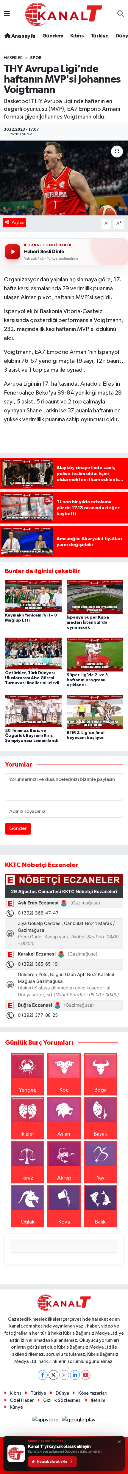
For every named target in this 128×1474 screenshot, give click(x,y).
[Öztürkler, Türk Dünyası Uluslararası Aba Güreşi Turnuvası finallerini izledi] (33, 653)
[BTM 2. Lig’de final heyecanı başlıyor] (95, 712)
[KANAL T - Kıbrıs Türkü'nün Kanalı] (63, 14)
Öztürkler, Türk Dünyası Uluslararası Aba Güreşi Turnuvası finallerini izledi (32, 678)
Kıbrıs (77, 36)
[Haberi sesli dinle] (12, 251)
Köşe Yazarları (92, 1393)
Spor (36, 58)
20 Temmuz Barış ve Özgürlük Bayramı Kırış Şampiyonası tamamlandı (31, 736)
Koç (64, 1090)
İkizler (27, 1134)
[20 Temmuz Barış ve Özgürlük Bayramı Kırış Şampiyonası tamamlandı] (33, 711)
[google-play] (79, 1421)
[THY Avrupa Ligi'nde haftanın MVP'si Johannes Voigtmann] (64, 178)
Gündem (52, 36)
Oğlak (28, 1222)
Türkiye (100, 36)
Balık (100, 1222)
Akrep (64, 1178)
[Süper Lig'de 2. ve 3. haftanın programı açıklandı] (95, 654)
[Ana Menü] (7, 14)
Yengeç (27, 1090)
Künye (16, 1407)
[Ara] (120, 14)
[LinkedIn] (75, 1375)
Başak (100, 1134)
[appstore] (46, 1421)
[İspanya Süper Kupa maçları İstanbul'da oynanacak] (95, 597)
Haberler (13, 58)
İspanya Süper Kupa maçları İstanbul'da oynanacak (88, 622)
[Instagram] (64, 1375)
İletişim (98, 1400)
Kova (64, 1222)
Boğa (100, 1090)
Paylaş (18, 222)
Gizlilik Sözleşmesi (62, 1400)
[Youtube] (85, 1375)
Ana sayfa (22, 36)
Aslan (63, 1134)
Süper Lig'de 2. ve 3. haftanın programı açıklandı (88, 680)
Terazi (28, 1178)
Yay (100, 1178)
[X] (53, 1375)
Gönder (18, 828)
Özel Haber (22, 1400)
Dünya (62, 1393)
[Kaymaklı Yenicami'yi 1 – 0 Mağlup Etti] (33, 595)
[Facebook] (43, 1375)
